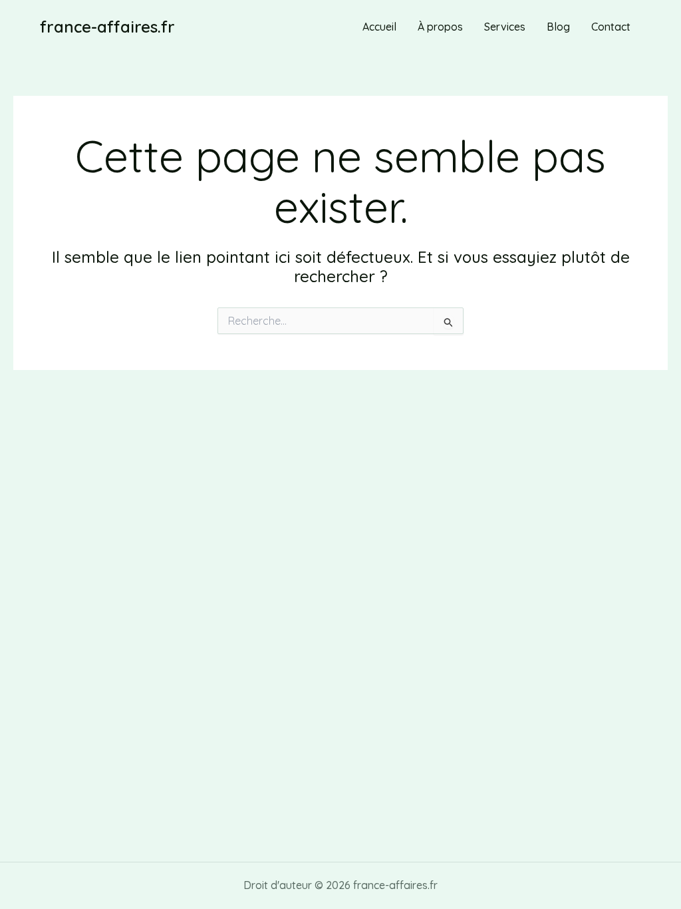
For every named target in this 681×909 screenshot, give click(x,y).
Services (504, 26)
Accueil (379, 26)
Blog (558, 26)
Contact (610, 26)
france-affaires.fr (107, 27)
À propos (440, 26)
